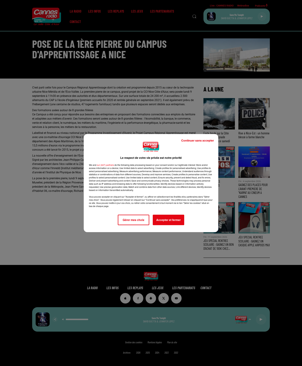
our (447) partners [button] (105, 164)
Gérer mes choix (133, 220)
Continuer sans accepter (197, 140)
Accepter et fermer (168, 220)
